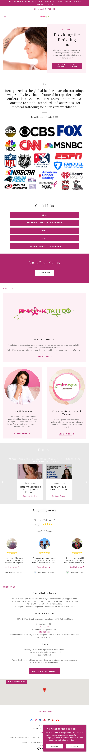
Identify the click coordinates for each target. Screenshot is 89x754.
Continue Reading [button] (30, 496)
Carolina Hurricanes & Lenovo (44, 223)
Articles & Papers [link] (26, 459)
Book (44, 215)
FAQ (44, 238)
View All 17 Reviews (44, 531)
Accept (75, 746)
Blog (44, 231)
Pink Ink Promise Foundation (44, 246)
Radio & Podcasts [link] (73, 459)
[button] (9, 17)
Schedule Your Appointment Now (67, 66)
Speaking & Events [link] (40, 461)
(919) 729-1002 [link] (49, 9)
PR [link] (62, 459)
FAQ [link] (50, 712)
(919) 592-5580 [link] (44, 632)
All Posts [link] (12, 459)
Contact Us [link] (42, 712)
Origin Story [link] (53, 459)
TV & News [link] (54, 461)
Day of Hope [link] (41, 459)
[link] (44, 17)
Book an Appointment (44, 671)
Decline (54, 746)
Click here (44, 273)
